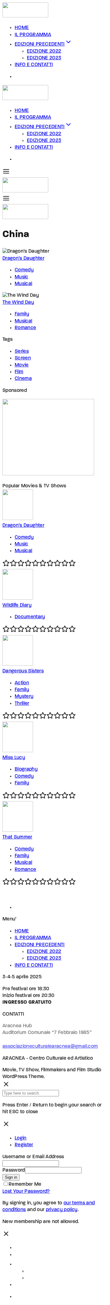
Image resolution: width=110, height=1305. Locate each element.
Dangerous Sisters (23, 671)
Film (19, 372)
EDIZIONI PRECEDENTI (40, 44)
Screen (23, 358)
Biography (26, 769)
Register (24, 1145)
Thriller (22, 703)
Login (21, 1138)
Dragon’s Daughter (23, 258)
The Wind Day (18, 302)
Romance (25, 327)
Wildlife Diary (16, 605)
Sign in (11, 1177)
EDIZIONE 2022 (44, 51)
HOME (22, 27)
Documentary (30, 617)
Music (21, 277)
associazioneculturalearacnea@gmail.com (50, 1046)
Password (13, 1170)
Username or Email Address (33, 1156)
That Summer (17, 837)
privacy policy (62, 1209)
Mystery (24, 696)
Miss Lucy (13, 757)
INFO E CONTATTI (34, 64)
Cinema (23, 378)
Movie (22, 365)
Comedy (24, 270)
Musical (23, 283)
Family (22, 314)
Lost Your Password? (26, 1191)
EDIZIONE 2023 (44, 58)
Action (22, 683)
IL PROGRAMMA (33, 34)
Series (22, 351)
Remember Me (25, 1184)
